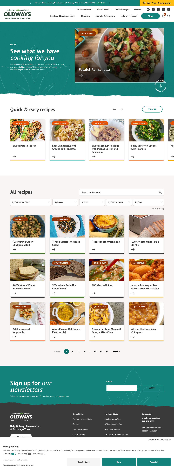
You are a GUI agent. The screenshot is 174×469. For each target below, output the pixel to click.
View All (152, 109)
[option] (69, 3)
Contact (137, 9)
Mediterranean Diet (113, 419)
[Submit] (160, 192)
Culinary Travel (129, 16)
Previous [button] (30, 3)
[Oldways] (17, 14)
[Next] (121, 109)
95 (101, 351)
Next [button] (109, 3)
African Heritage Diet (113, 424)
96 (107, 351)
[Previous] (114, 109)
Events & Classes (105, 16)
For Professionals (84, 9)
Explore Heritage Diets (63, 16)
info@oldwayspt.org (151, 418)
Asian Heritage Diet (113, 429)
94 (95, 351)
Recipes (85, 16)
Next (116, 351)
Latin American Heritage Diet (117, 434)
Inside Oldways (122, 9)
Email (109, 381)
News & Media (103, 9)
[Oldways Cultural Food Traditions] (148, 9)
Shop (150, 16)
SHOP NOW (101, 3)
